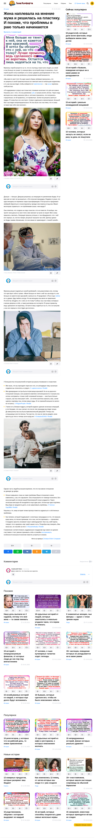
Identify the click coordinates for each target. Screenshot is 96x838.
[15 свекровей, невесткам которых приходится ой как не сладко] (79, 799)
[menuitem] (47, 3)
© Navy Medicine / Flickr (10, 272)
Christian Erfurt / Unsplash (51, 539)
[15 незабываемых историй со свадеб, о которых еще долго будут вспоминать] (17, 682)
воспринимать (47, 532)
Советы (6, 786)
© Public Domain (20, 272)
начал (50, 84)
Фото (67, 788)
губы (33, 93)
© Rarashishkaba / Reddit (35, 527)
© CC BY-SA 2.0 (18, 178)
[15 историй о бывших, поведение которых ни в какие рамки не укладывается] (79, 55)
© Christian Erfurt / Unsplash (11, 363)
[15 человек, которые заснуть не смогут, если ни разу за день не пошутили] (79, 119)
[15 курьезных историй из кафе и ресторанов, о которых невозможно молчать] (48, 726)
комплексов (38, 84)
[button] (12, 545)
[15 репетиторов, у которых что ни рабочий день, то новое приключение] (17, 726)
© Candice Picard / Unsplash (11, 470)
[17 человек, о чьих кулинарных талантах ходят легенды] (48, 639)
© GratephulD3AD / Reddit (43, 416)
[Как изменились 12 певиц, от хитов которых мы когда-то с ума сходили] (48, 765)
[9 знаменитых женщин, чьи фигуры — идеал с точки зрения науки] (79, 602)
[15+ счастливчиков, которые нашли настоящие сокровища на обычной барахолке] (79, 765)
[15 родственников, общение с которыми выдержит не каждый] (17, 799)
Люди (68, 622)
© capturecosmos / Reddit (38, 388)
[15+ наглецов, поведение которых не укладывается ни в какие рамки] (79, 639)
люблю (57, 296)
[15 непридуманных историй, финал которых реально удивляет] (79, 726)
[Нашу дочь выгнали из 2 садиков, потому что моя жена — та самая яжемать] (17, 602)
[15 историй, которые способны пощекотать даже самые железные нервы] (48, 799)
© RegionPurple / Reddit (23, 403)
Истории (6, 9)
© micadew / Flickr (8, 178)
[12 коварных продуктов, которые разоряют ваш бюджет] (17, 765)
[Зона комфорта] (21, 3)
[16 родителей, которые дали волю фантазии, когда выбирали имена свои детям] (79, 20)
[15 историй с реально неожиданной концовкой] (79, 89)
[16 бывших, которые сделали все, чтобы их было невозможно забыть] (48, 682)
